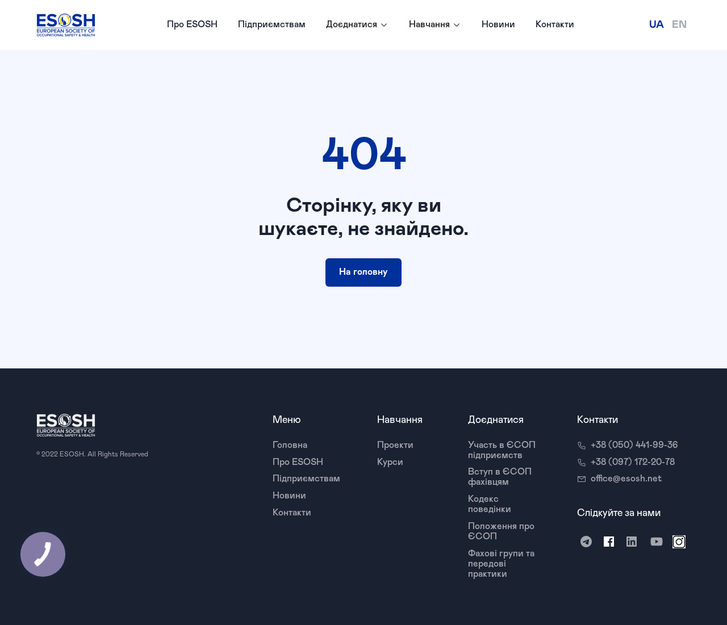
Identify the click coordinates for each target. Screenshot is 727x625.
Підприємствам (272, 24)
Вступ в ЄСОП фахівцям (500, 476)
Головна (290, 445)
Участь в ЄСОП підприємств (502, 450)
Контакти (555, 24)
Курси (390, 462)
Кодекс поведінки (489, 504)
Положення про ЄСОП (501, 531)
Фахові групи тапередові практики (501, 563)
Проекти (395, 445)
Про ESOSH (192, 24)
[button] (357, 25)
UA (656, 25)
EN (679, 25)
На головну (363, 271)
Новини (498, 24)
